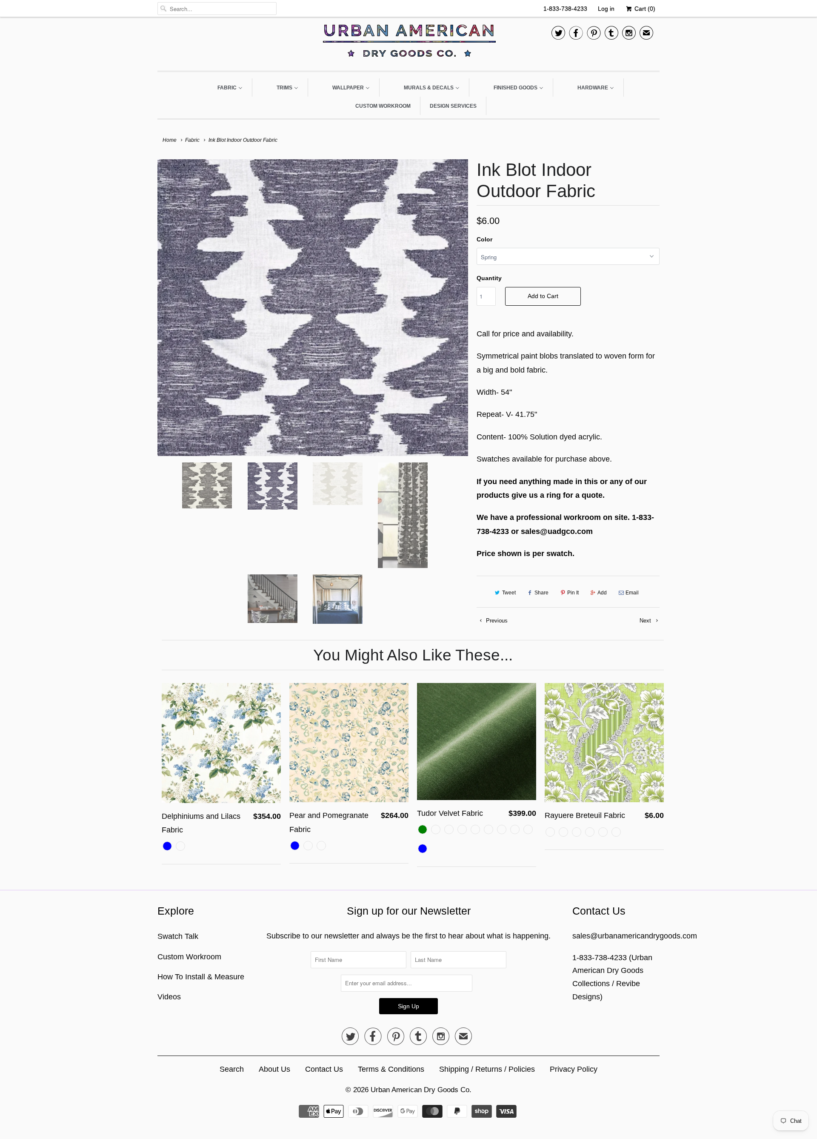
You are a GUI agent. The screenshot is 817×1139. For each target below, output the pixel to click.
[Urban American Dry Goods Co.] (408, 42)
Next (646, 620)
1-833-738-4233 (565, 8)
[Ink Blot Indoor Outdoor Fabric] (312, 307)
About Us (274, 1069)
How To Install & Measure (200, 977)
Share (541, 593)
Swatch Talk (177, 936)
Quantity (489, 278)
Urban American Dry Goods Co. (421, 1090)
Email (632, 593)
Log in (606, 8)
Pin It (573, 593)
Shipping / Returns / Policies (487, 1069)
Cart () (644, 8)
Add (602, 593)
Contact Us (324, 1069)
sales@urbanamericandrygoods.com (634, 936)
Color (484, 239)
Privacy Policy (573, 1069)
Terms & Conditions (391, 1069)
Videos (169, 997)
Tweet (509, 593)
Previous (496, 620)
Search (232, 1069)
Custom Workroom (189, 957)
